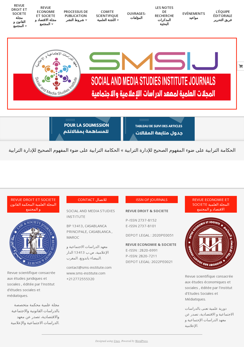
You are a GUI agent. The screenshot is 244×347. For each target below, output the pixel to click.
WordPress (141, 341)
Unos (117, 341)
